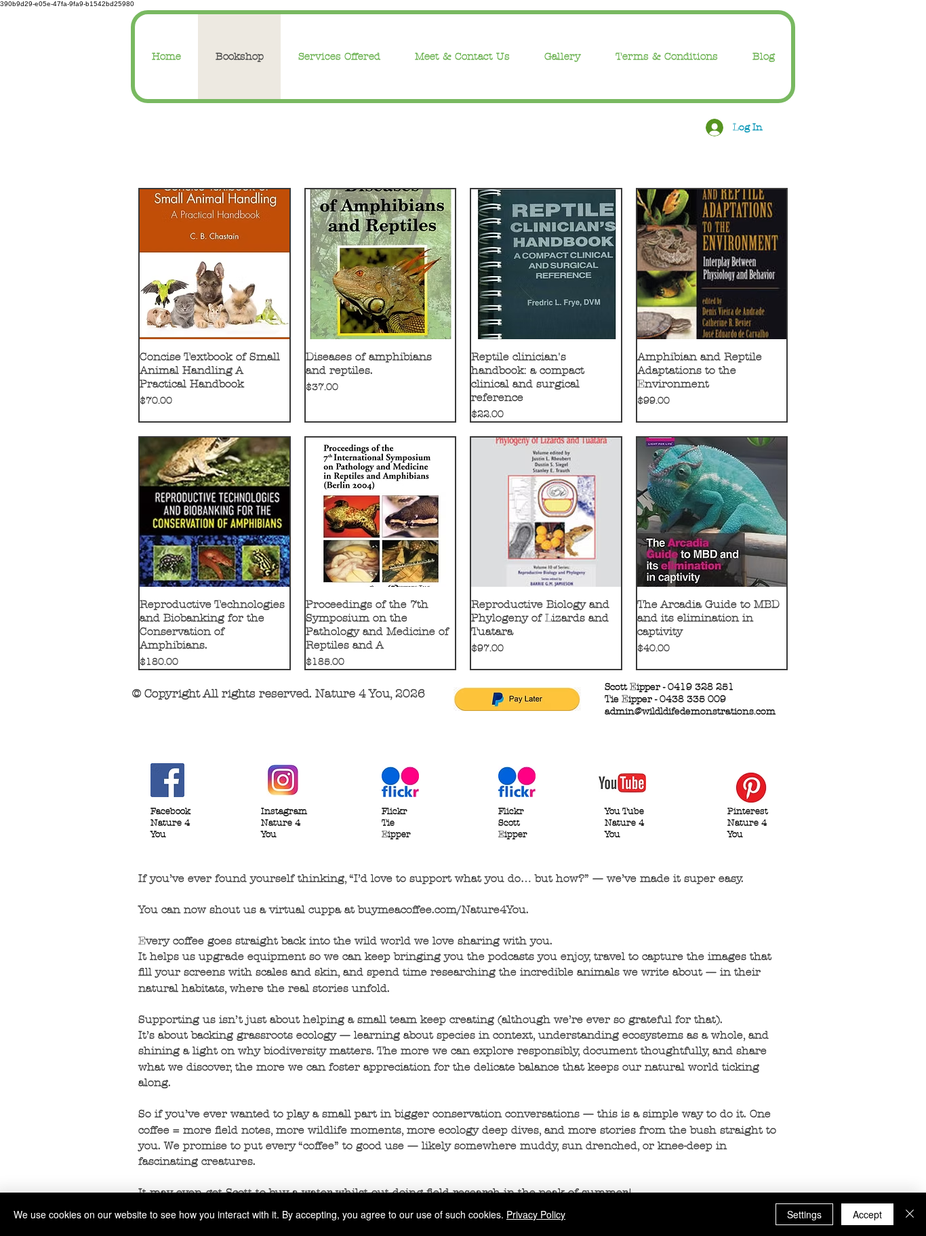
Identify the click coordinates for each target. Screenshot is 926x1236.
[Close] (910, 1214)
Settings (804, 1214)
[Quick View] (214, 264)
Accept (867, 1214)
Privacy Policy (535, 1214)
